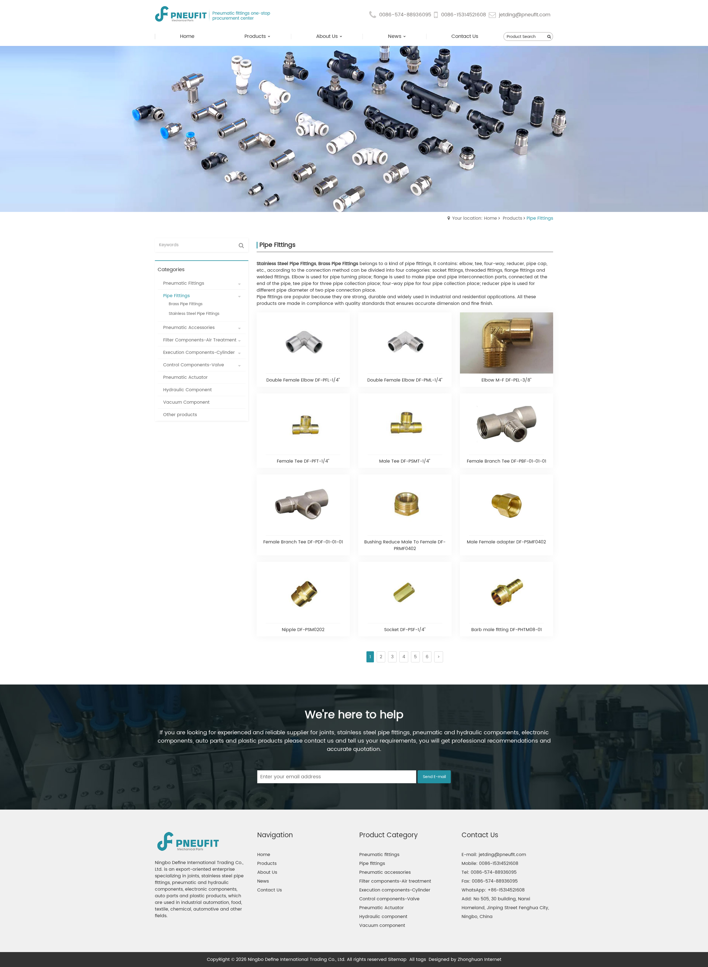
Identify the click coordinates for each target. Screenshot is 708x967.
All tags (417, 959)
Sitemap (397, 959)
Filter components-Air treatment (395, 881)
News (263, 881)
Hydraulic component (383, 916)
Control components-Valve (389, 899)
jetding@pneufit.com (524, 15)
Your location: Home (474, 218)
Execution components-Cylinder (394, 890)
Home (263, 854)
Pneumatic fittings (379, 854)
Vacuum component (382, 925)
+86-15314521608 (506, 890)
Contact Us (269, 890)
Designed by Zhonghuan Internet (465, 959)
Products (512, 218)
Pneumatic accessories (385, 872)
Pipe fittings (372, 863)
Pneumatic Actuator (381, 907)
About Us (267, 872)
